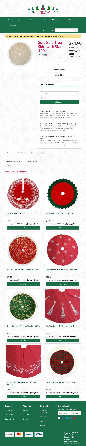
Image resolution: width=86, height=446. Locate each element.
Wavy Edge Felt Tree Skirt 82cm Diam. (60, 213)
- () (46, 30)
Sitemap (43, 425)
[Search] (76, 30)
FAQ (69, 20)
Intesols (67, 439)
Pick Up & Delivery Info (57, 20)
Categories (19, 20)
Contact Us (12, 25)
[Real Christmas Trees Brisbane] (43, 8)
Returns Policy (45, 417)
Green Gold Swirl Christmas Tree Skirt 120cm (23, 326)
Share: (40, 55)
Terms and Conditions (43, 411)
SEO (72, 437)
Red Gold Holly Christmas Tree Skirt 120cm (22, 270)
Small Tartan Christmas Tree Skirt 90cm (60, 382)
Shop (10, 20)
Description (11, 153)
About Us (30, 20)
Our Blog (26, 414)
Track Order (9, 414)
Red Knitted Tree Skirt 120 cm (18, 213)
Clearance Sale (42, 20)
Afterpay (43, 421)
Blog (76, 20)
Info (79, 51)
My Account (9, 410)
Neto (79, 443)
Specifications (22, 153)
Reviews (34, 153)
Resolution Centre (11, 419)
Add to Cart (23, 228)
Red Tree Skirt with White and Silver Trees (61, 326)
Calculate (60, 102)
